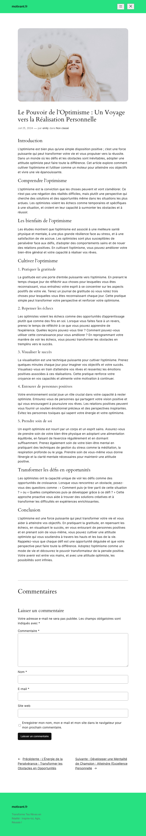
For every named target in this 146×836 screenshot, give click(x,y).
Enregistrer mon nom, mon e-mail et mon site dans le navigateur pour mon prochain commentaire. (71, 725)
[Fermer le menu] (130, 6)
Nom (22, 672)
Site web (24, 706)
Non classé (62, 128)
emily (46, 128)
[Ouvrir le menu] (120, 7)
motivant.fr (20, 6)
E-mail (23, 689)
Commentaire (29, 631)
